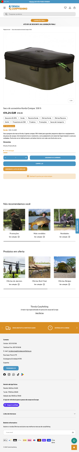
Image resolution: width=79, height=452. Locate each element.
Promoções (43, 122)
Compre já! (39, 163)
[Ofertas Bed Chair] (39, 267)
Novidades (64, 233)
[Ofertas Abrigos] (65, 267)
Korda (22, 118)
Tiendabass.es (11, 368)
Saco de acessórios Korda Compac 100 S (22, 29)
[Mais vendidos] (39, 219)
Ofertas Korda (46, 118)
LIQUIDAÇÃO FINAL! (39, 20)
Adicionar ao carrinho (52, 157)
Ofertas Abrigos (64, 281)
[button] (74, 8)
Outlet (7, 122)
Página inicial (6, 29)
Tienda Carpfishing (12, 447)
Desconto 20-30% (11, 118)
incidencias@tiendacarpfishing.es (20, 351)
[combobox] (39, 14)
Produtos (32, 122)
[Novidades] (65, 219)
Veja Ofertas (39, 313)
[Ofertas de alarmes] (14, 267)
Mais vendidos (39, 233)
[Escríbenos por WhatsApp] (74, 440)
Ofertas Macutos (60, 118)
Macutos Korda (33, 118)
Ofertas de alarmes (14, 281)
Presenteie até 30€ (19, 122)
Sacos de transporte (57, 122)
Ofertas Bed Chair (39, 281)
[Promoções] (14, 219)
